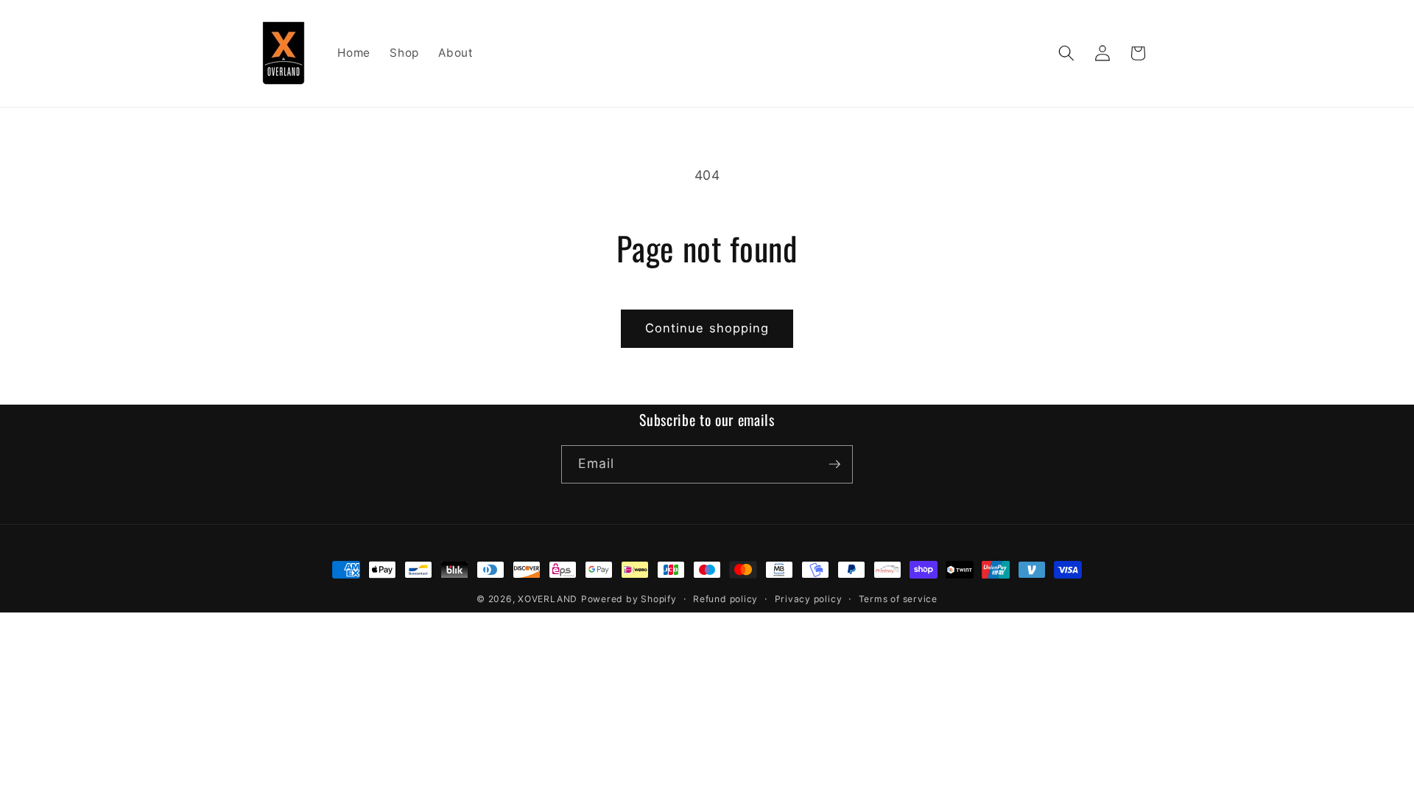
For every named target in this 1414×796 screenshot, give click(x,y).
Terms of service (898, 598)
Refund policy (725, 598)
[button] (1066, 53)
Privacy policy (809, 598)
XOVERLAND (547, 598)
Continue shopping (707, 328)
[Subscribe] (834, 464)
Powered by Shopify (629, 598)
